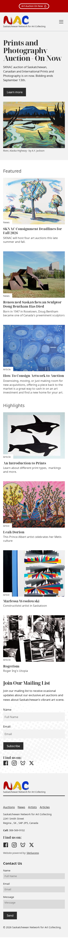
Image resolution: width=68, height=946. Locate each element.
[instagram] (14, 763)
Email (6, 726)
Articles (45, 807)
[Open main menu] (61, 21)
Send (10, 915)
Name (7, 710)
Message (8, 897)
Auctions (9, 807)
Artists (32, 807)
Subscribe (13, 746)
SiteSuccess (33, 853)
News (21, 807)
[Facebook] (5, 763)
